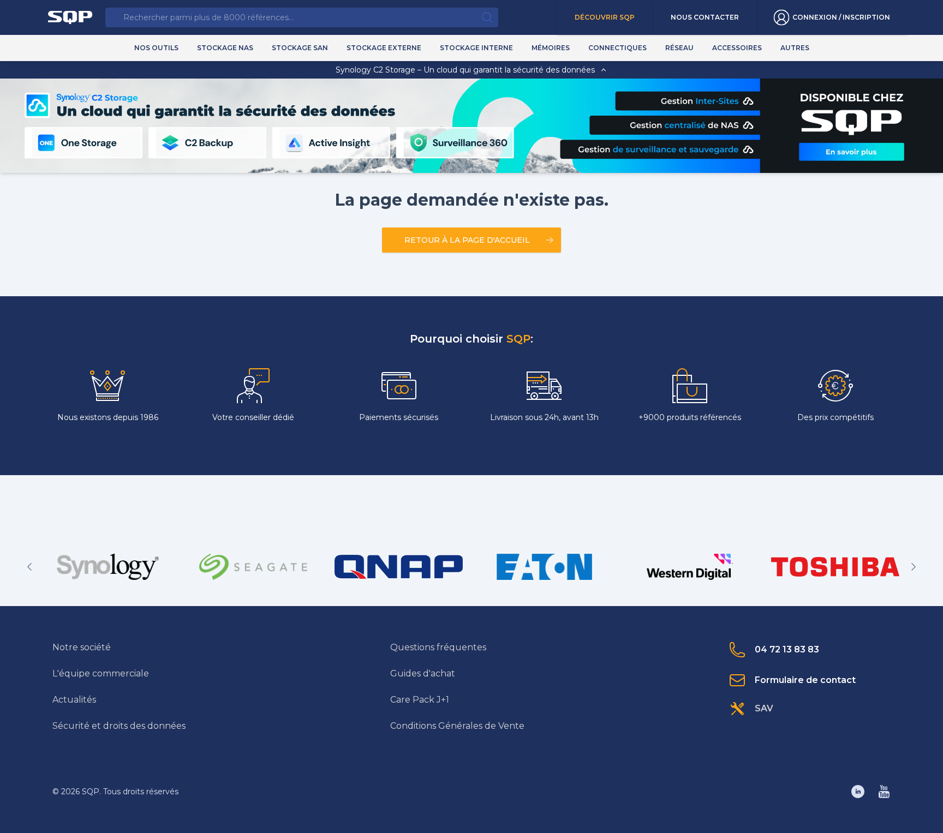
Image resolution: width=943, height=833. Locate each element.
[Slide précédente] (29, 567)
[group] (108, 567)
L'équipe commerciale (100, 673)
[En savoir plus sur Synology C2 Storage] (851, 151)
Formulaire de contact (805, 680)
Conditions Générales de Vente (457, 726)
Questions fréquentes (438, 647)
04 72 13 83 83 (787, 649)
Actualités (74, 699)
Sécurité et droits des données (119, 726)
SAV (764, 708)
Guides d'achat (422, 673)
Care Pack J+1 (419, 699)
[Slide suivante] (913, 567)
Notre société (81, 647)
